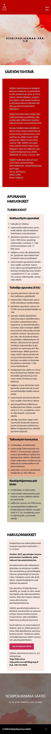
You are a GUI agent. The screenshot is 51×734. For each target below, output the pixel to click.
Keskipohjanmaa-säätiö (20, 729)
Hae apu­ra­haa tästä (21, 646)
